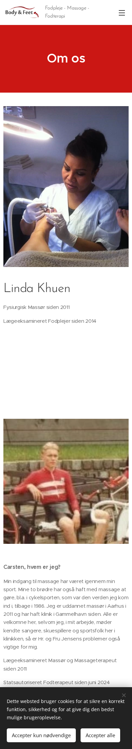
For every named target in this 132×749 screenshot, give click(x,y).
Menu (122, 12)
